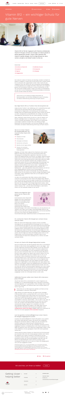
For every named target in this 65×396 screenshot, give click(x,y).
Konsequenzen (37, 69)
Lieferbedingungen (28, 393)
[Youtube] (45, 392)
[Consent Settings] (3, 393)
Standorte (26, 381)
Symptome (18, 69)
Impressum (26, 391)
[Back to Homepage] (7, 3)
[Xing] (48, 392)
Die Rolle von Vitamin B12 (21, 66)
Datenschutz (31, 391)
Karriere (31, 3)
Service (35, 3)
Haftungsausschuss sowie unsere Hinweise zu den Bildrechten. (25, 349)
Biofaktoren (45, 377)
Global (55, 3)
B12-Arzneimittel (34, 309)
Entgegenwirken (19, 73)
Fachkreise (42, 3)
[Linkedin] (43, 392)
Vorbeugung (36, 71)
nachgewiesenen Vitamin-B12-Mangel (23, 308)
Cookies (33, 392)
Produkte (14, 3)
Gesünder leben (21, 3)
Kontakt (49, 3)
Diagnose (18, 71)
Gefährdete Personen (38, 66)
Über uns (27, 3)
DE (57, 3)
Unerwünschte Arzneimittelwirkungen (50, 379)
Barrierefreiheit (27, 392)
